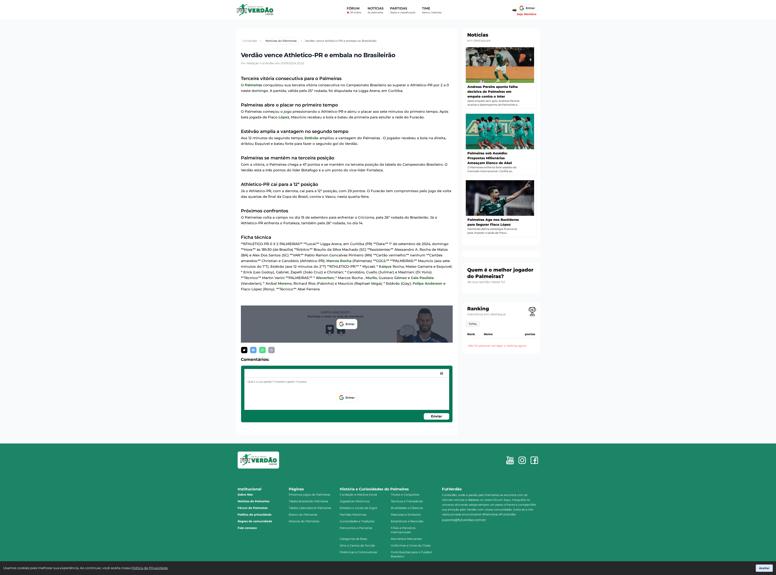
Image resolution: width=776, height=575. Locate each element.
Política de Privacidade (149, 568)
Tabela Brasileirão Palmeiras (308, 501)
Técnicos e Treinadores (407, 501)
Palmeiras (253, 85)
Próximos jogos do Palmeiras (309, 494)
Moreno (285, 283)
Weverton (325, 278)
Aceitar (764, 568)
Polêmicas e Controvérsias (358, 552)
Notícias (376, 10)
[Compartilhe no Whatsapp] (262, 350)
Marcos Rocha (338, 261)
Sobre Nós (245, 494)
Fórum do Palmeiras (253, 508)
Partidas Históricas (353, 514)
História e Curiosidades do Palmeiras (374, 489)
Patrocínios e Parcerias (356, 528)
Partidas (402, 10)
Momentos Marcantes (406, 539)
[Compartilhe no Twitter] (244, 350)
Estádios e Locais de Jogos (358, 508)
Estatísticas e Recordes (407, 521)
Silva (337, 249)
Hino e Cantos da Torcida (357, 545)
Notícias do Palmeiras (253, 501)
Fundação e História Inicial (358, 494)
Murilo (371, 278)
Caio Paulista (422, 278)
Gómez (400, 278)
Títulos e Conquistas (405, 494)
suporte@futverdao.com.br (464, 520)
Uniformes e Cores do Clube (410, 545)
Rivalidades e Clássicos (407, 508)
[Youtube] (510, 460)
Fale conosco (247, 528)
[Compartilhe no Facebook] (253, 350)
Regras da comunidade (255, 521)
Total (473, 323)
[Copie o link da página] (271, 350)
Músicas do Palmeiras (304, 521)
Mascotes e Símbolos (406, 514)
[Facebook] (534, 460)
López (283, 117)
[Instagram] (522, 460)
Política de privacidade (255, 514)
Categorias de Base (353, 539)
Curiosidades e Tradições (357, 521)
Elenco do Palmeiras (303, 514)
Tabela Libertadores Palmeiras (310, 508)
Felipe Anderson (427, 283)
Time (432, 10)
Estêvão (311, 138)
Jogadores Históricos (355, 501)
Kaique (385, 266)
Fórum (354, 10)
